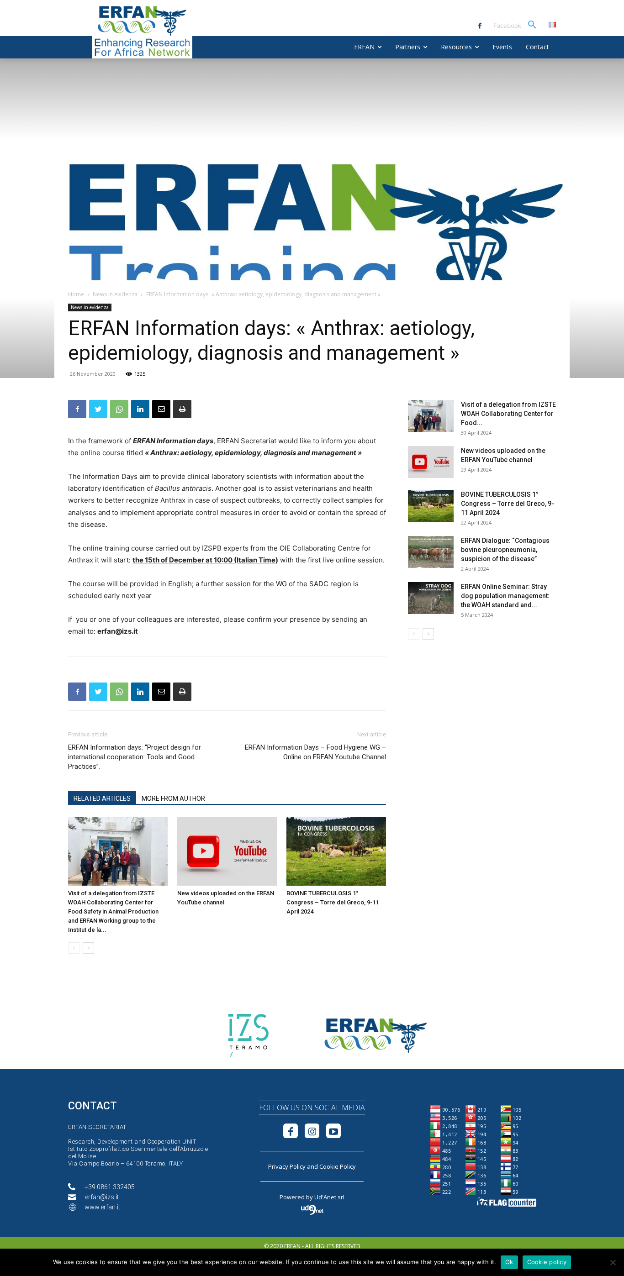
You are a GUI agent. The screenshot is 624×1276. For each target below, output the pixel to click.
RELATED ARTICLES (102, 798)
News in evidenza (115, 294)
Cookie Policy (337, 1166)
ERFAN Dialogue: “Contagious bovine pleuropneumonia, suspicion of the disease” (505, 549)
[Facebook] (480, 26)
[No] (612, 1262)
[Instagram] (312, 1131)
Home (76, 294)
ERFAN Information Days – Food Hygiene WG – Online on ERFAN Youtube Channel (315, 752)
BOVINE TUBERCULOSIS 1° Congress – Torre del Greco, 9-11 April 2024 (332, 902)
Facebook (507, 25)
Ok (509, 1261)
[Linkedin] (140, 409)
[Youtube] (333, 1131)
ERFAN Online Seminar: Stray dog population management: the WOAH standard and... (505, 596)
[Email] (161, 409)
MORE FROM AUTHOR (173, 798)
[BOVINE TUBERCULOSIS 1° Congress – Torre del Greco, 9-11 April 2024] (336, 851)
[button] (532, 25)
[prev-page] (73, 948)
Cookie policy (546, 1261)
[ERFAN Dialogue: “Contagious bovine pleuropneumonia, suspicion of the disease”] (431, 552)
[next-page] (88, 948)
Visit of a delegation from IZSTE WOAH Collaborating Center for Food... (508, 413)
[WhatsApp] (119, 409)
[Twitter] (98, 409)
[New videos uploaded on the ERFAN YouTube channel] (227, 851)
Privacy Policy (287, 1166)
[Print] (182, 409)
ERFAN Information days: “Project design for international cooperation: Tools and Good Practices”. (134, 757)
